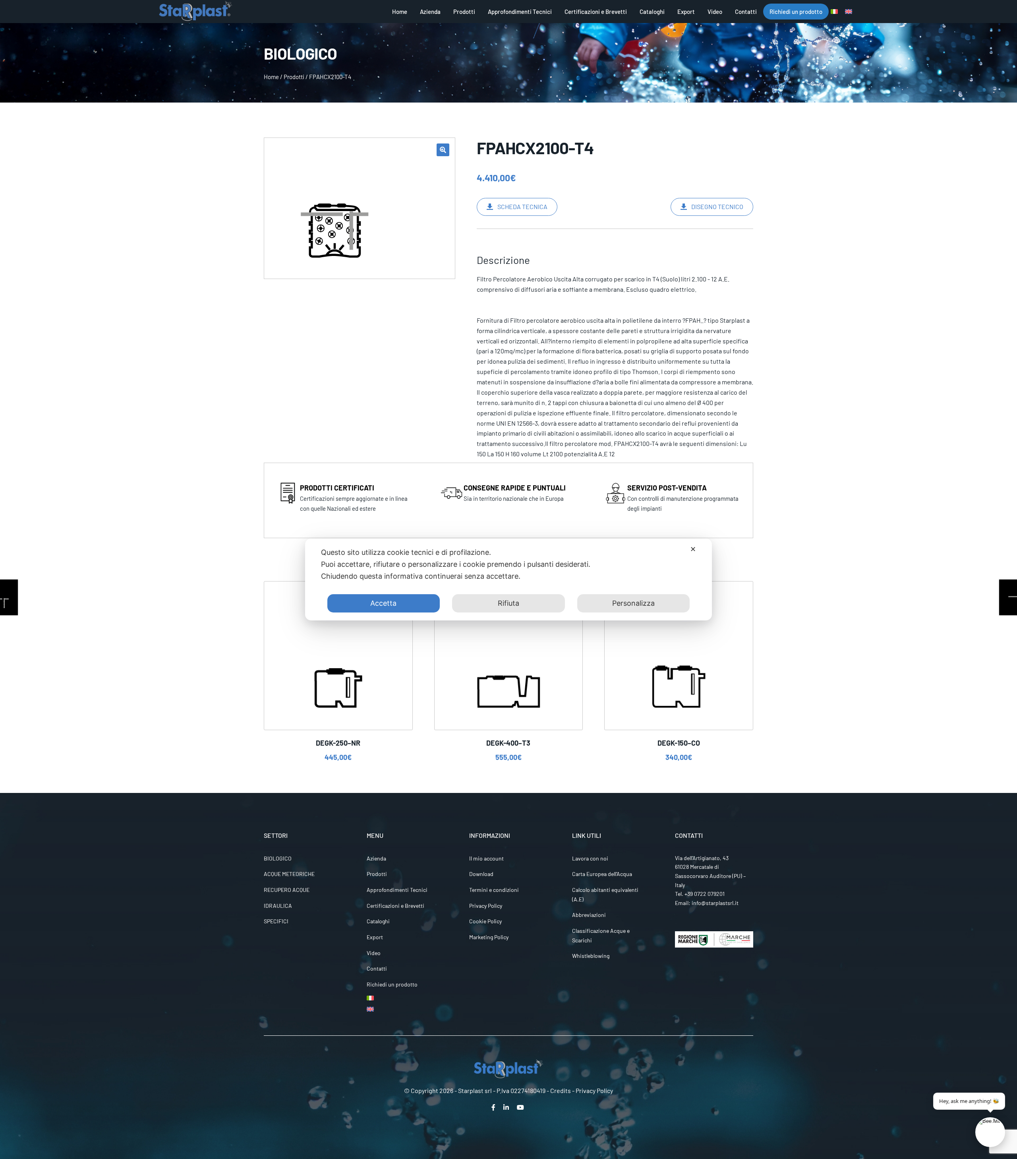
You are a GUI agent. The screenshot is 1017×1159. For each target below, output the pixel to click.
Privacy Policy (485, 905)
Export (686, 11)
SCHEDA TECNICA (522, 206)
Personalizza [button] (633, 603)
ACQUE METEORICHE (289, 873)
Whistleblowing (590, 955)
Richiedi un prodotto (796, 11)
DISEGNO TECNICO (717, 206)
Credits (560, 1090)
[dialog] (508, 579)
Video (715, 11)
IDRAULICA (278, 905)
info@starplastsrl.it (715, 902)
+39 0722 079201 (704, 893)
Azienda (430, 11)
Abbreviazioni (589, 914)
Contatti (746, 11)
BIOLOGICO (278, 858)
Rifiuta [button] (508, 603)
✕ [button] (693, 549)
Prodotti (464, 11)
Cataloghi (652, 11)
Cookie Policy (485, 921)
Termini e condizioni (494, 889)
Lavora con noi (590, 858)
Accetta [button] (383, 603)
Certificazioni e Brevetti (596, 11)
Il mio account (486, 858)
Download (481, 873)
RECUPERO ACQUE (286, 889)
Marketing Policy (488, 937)
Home (399, 11)
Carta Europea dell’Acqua (602, 873)
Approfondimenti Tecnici (520, 11)
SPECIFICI (276, 921)
